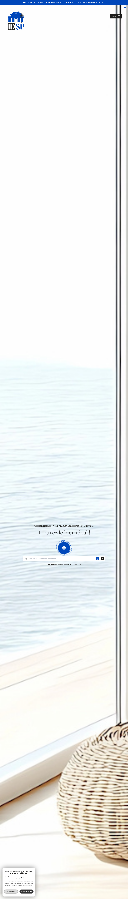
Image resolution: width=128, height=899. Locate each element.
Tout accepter (26, 891)
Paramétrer (11, 891)
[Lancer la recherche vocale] (64, 548)
